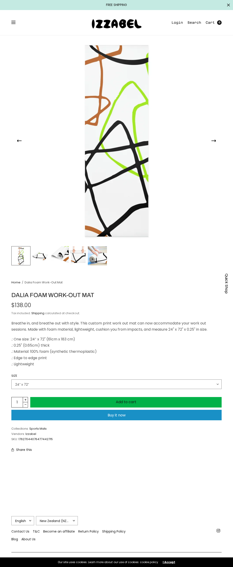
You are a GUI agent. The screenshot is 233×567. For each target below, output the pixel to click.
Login (177, 22)
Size (14, 375)
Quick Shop (226, 284)
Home (15, 282)
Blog (14, 539)
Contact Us (20, 531)
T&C (36, 531)
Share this (24, 449)
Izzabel (30, 434)
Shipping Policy (114, 531)
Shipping (37, 313)
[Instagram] (218, 531)
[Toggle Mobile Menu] (16, 23)
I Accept (169, 562)
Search (194, 22)
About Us (28, 539)
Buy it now (117, 415)
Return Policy (88, 531)
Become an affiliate (59, 531)
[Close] (228, 5)
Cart (210, 22)
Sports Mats (38, 428)
